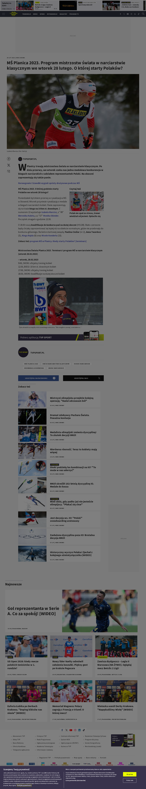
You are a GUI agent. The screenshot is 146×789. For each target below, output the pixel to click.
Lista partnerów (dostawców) (76, 780)
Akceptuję (130, 774)
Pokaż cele (129, 780)
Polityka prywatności (24, 785)
